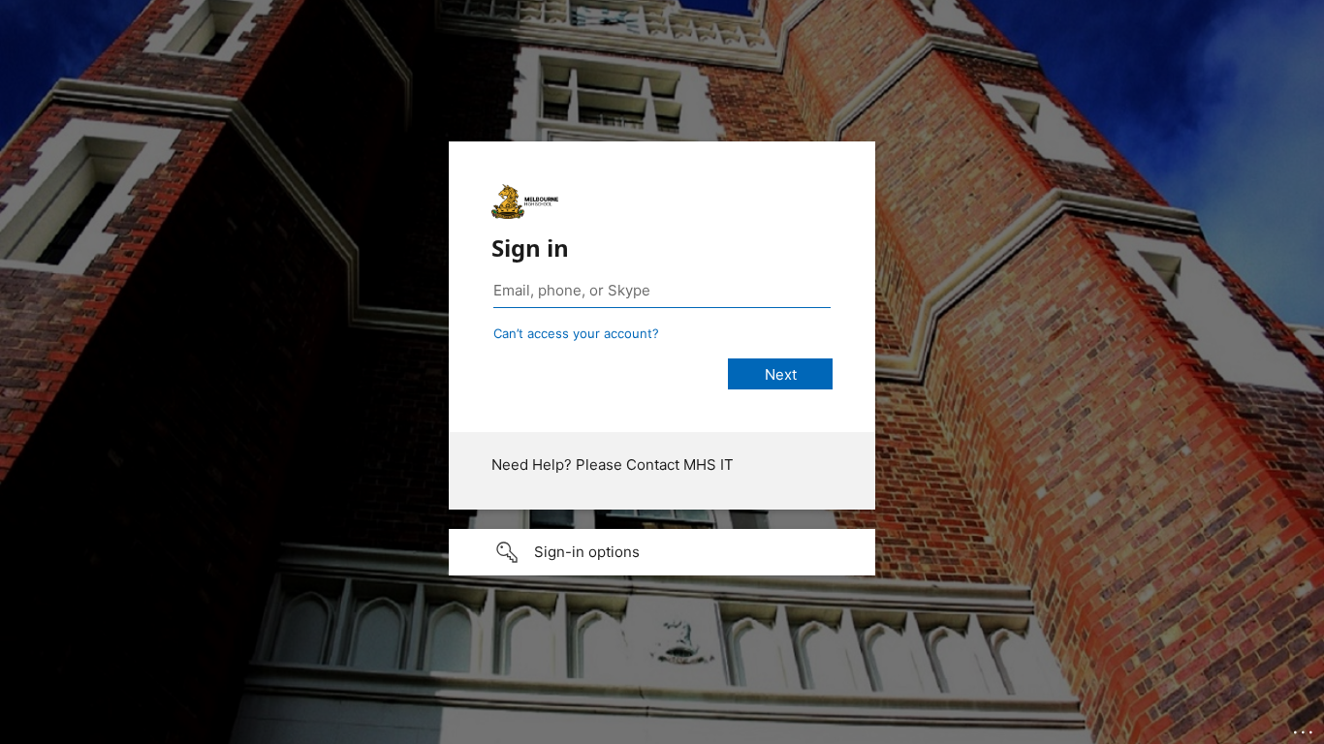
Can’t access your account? (576, 333)
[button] (662, 552)
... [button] (1304, 727)
